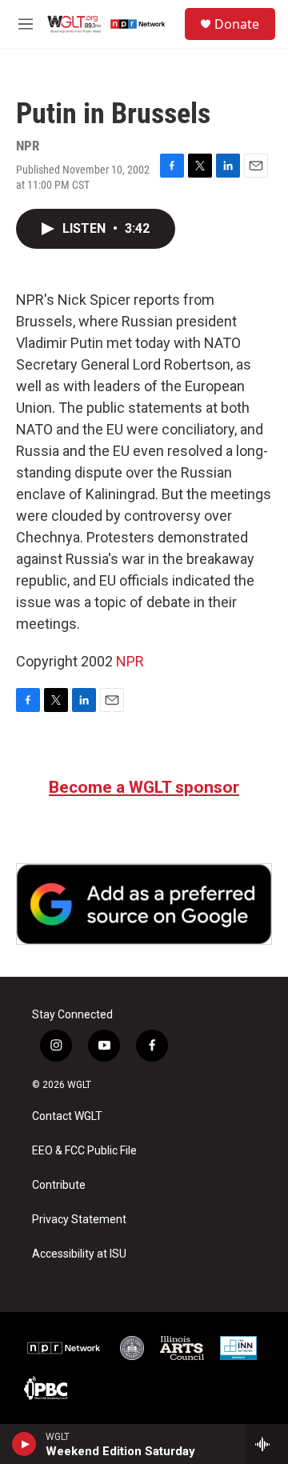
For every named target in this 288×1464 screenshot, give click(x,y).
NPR (130, 661)
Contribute (59, 1185)
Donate (236, 24)
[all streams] (267, 1444)
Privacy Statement (79, 1220)
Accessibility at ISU (79, 1254)
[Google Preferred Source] (144, 904)
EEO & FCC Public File (84, 1151)
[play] (24, 1444)
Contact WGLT (67, 1116)
